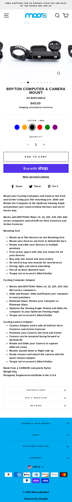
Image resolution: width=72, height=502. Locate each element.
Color (36, 121)
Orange (25, 127)
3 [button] (28, 83)
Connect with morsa (36, 424)
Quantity (36, 137)
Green (47, 127)
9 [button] (48, 83)
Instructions (35, 390)
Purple (55, 127)
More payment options (36, 176)
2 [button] (25, 83)
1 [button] (22, 83)
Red (40, 127)
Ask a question (36, 398)
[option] (36, 4)
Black (32, 127)
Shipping (23, 107)
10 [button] (51, 83)
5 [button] (35, 83)
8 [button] (45, 83)
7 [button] (41, 83)
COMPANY (36, 458)
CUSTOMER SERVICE (36, 446)
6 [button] (38, 83)
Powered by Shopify (36, 498)
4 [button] (32, 83)
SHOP (36, 435)
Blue (17, 127)
